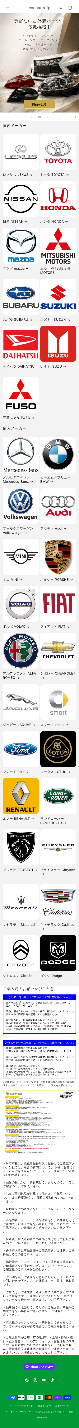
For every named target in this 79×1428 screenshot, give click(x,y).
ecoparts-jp (27, 1405)
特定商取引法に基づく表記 (48, 1411)
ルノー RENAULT (16, 819)
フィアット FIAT (53, 626)
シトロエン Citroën (18, 976)
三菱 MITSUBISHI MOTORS (55, 270)
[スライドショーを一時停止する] (75, 117)
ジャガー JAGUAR (17, 725)
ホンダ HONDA (52, 221)
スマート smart (52, 725)
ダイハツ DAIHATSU (19, 366)
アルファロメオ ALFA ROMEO (19, 675)
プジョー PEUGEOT (18, 870)
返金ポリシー (62, 1405)
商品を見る (39, 104)
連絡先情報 (41, 1417)
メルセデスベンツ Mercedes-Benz (16, 479)
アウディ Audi (51, 528)
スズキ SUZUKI (53, 319)
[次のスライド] (48, 117)
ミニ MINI (10, 580)
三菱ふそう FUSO (16, 418)
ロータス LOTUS (53, 772)
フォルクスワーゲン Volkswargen (18, 531)
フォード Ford (14, 772)
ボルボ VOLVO (14, 626)
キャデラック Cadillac (57, 925)
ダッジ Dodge (51, 976)
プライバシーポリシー (19, 1411)
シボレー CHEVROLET (57, 673)
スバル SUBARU (15, 319)
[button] (7, 7)
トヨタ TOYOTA (52, 175)
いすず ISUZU (51, 366)
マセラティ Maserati (19, 925)
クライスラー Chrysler (57, 870)
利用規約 (69, 1411)
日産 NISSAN (13, 221)
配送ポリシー (44, 1405)
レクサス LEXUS (16, 175)
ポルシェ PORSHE (54, 580)
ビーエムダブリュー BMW (55, 479)
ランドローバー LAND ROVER (53, 821)
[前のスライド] (31, 117)
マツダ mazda (14, 268)
